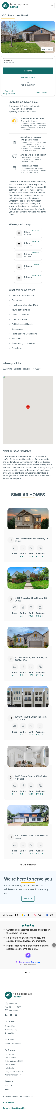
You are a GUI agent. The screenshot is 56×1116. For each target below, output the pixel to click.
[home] (14, 5)
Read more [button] (28, 944)
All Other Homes (28, 864)
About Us (28, 898)
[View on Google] (28, 951)
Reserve (28, 70)
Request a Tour (28, 77)
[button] (52, 5)
